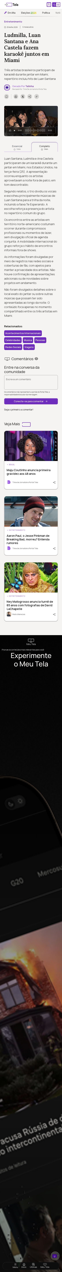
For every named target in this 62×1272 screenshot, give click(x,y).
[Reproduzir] (14, 130)
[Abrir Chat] (55, 1256)
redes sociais (13, 347)
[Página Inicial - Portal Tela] (11, 4)
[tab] (17, 147)
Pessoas (40, 340)
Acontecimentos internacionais (23, 333)
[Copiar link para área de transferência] (36, 96)
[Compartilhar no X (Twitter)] (22, 96)
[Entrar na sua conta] (49, 4)
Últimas (33, 1267)
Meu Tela (45, 1267)
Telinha (29, 86)
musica (28, 340)
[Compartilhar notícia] (29, 96)
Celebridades (12, 340)
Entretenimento (13, 21)
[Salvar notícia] (6, 96)
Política (46, 12)
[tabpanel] (31, 237)
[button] (31, 401)
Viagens (29, 347)
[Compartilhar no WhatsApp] (16, 96)
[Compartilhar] (52, 482)
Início (23, 1267)
